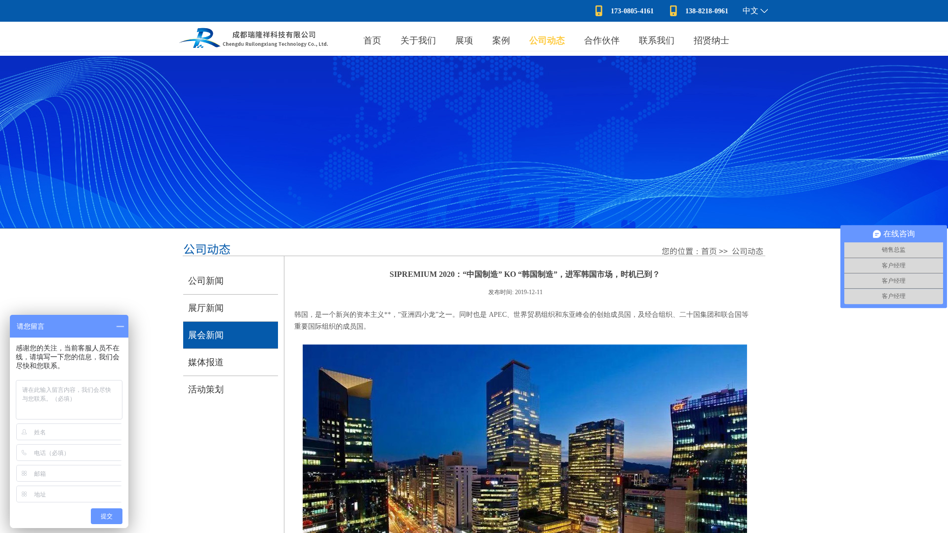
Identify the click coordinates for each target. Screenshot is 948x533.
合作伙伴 (602, 40)
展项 (464, 40)
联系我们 (656, 40)
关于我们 (418, 40)
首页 (372, 40)
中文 (750, 10)
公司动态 (547, 40)
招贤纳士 (711, 40)
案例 (501, 40)
